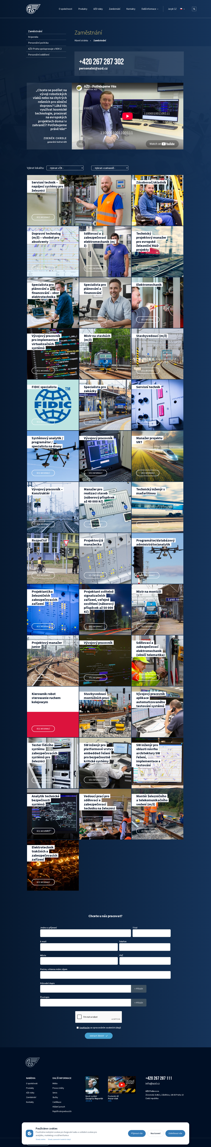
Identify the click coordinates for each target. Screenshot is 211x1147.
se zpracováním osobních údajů (100, 1027)
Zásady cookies (41, 1139)
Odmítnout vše (175, 1133)
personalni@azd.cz (93, 68)
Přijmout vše (137, 1133)
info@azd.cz (153, 1083)
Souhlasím (84, 1027)
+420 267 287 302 (101, 61)
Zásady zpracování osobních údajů (59, 1139)
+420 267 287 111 (159, 1078)
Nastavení (155, 1133)
